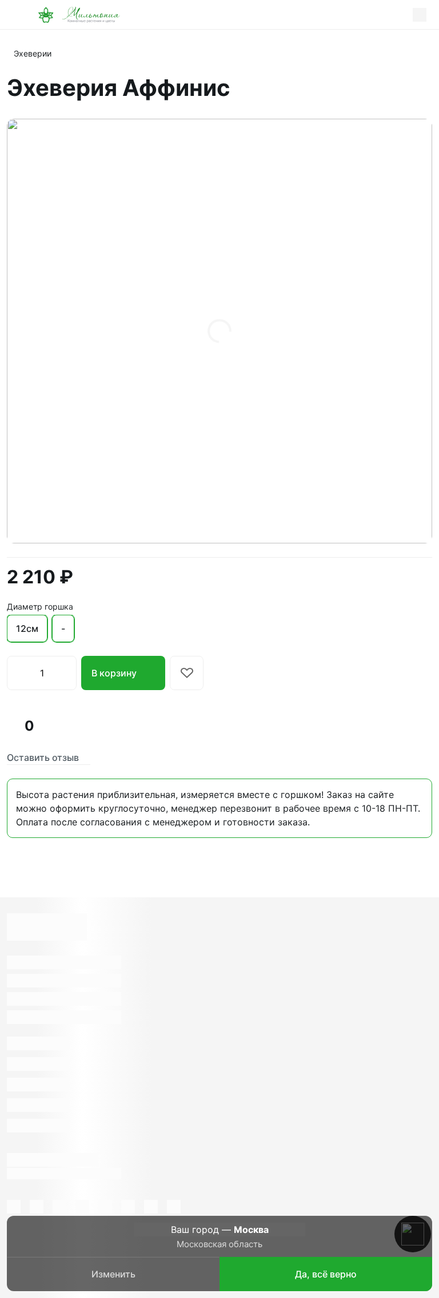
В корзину (114, 673)
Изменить (113, 1274)
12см (27, 628)
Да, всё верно (326, 1274)
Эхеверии (32, 53)
